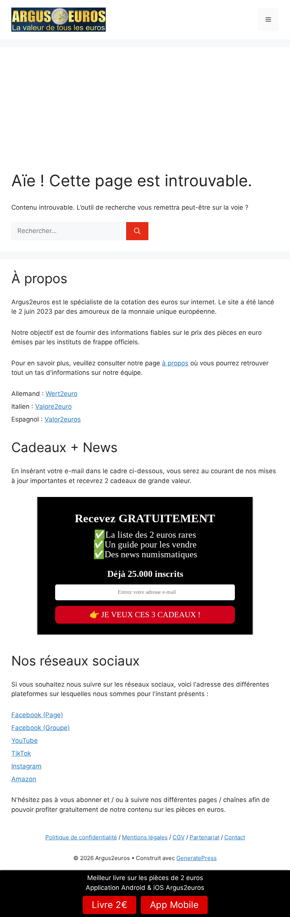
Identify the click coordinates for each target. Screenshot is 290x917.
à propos (175, 363)
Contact (234, 837)
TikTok (21, 753)
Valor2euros (63, 419)
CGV (179, 837)
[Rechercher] (137, 231)
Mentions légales (145, 837)
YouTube (24, 740)
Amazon (23, 779)
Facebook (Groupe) (40, 727)
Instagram (26, 766)
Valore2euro (53, 406)
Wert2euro (61, 393)
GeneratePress (196, 858)
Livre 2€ (109, 904)
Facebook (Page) (37, 715)
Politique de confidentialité (81, 837)
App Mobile (174, 904)
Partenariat (204, 837)
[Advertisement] (145, 114)
